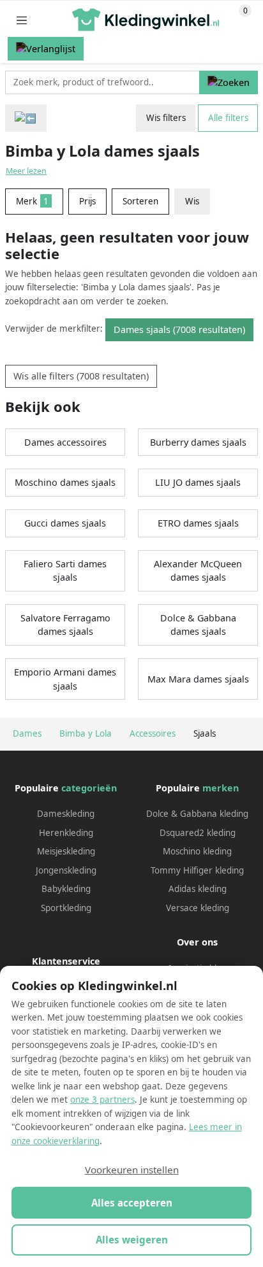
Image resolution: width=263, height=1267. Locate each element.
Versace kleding (197, 908)
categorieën (89, 788)
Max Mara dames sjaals (198, 679)
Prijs (87, 201)
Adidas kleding (198, 889)
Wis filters (166, 118)
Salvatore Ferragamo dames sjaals (65, 625)
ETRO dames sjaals (198, 523)
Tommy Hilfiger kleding (197, 870)
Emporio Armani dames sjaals (65, 679)
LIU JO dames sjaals (198, 482)
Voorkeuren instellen (132, 1169)
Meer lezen (26, 171)
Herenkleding (66, 833)
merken (220, 788)
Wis (192, 201)
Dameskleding (65, 813)
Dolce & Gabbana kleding (197, 813)
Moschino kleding (197, 851)
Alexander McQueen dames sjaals (198, 571)
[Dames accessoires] (26, 118)
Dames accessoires (65, 442)
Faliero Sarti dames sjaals (65, 571)
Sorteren (140, 201)
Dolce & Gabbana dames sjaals (198, 625)
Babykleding (66, 889)
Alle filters (228, 118)
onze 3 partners (102, 1099)
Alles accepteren (131, 1202)
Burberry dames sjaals (198, 442)
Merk (32, 201)
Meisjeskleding (66, 851)
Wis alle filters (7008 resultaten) (81, 376)
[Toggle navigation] (22, 20)
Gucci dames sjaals (65, 523)
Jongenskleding (66, 870)
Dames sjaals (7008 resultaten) (179, 329)
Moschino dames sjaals (65, 482)
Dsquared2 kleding (198, 833)
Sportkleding (66, 908)
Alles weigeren (132, 1239)
